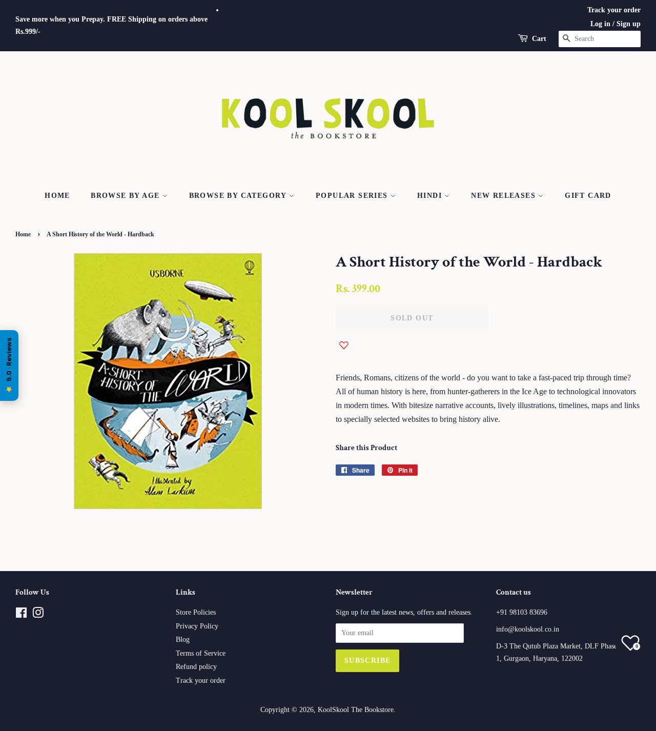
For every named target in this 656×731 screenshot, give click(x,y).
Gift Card (588, 195)
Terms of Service (200, 653)
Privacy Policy (197, 626)
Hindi (430, 195)
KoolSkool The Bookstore (356, 710)
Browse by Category (239, 195)
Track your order (614, 10)
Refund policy (196, 667)
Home (57, 195)
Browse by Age (126, 195)
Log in (600, 24)
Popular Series (353, 195)
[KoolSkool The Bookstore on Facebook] (21, 615)
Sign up (629, 24)
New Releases (504, 195)
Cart (539, 39)
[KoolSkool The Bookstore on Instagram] (38, 615)
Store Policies (196, 612)
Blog (183, 639)
